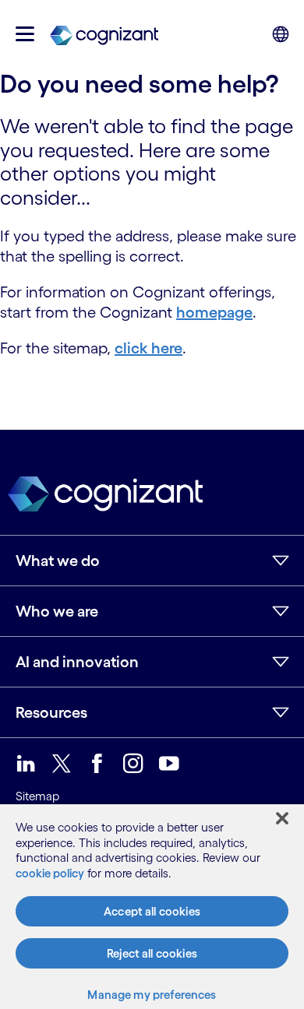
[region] (152, 906)
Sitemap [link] (37, 796)
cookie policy (50, 873)
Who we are (57, 611)
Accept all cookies (152, 911)
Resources (51, 712)
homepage (214, 312)
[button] (25, 34)
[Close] (282, 818)
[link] (104, 34)
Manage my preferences (151, 994)
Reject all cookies (152, 953)
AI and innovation (77, 661)
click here (148, 348)
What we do (58, 560)
